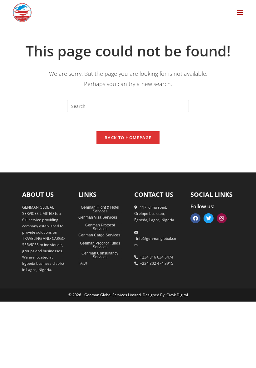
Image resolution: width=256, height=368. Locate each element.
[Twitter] (209, 218)
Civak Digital (177, 295)
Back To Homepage (128, 137)
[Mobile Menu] (240, 12)
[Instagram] (222, 218)
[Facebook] (195, 218)
